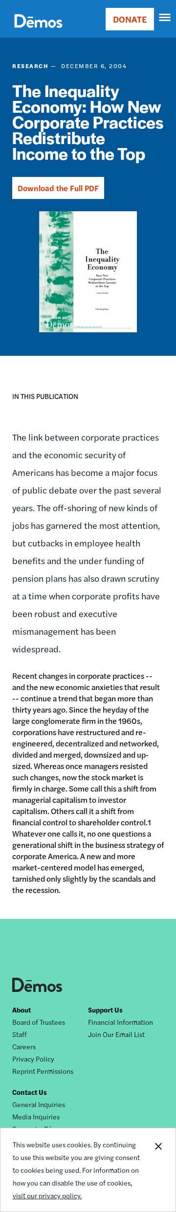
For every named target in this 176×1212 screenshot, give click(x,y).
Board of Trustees (38, 1022)
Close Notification (158, 1170)
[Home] (38, 32)
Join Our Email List (116, 1034)
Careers (24, 1046)
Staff (19, 1034)
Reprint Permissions (42, 1071)
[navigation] (165, 17)
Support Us (105, 1009)
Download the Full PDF (58, 188)
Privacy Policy (33, 1059)
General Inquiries (38, 1104)
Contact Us (29, 1092)
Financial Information (120, 1022)
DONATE (130, 19)
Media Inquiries (36, 1116)
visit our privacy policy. (47, 1195)
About (21, 1009)
